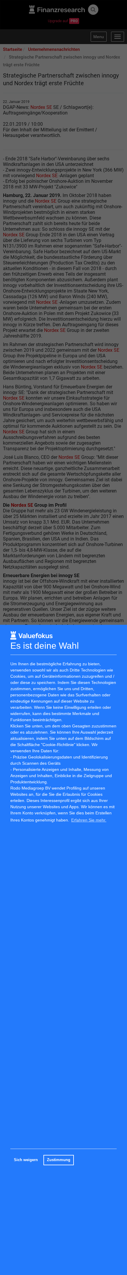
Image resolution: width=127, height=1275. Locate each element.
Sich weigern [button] (26, 1160)
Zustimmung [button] (58, 1160)
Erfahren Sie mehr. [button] (88, 820)
